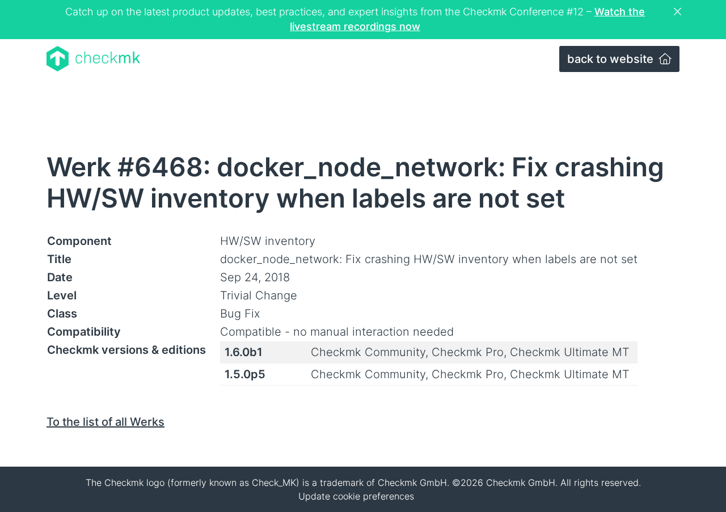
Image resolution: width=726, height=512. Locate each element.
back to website (611, 59)
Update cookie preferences (356, 496)
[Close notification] (679, 12)
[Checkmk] (93, 58)
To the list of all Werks (105, 422)
